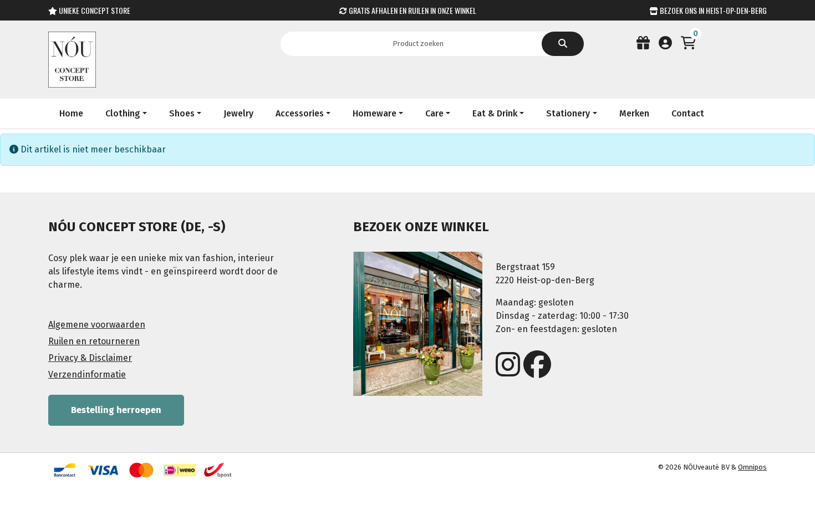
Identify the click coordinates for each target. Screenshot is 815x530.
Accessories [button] (300, 113)
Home (71, 113)
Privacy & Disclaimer (90, 358)
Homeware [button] (374, 113)
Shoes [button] (182, 113)
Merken (634, 113)
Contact (687, 113)
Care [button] (434, 113)
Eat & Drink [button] (494, 113)
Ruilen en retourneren (94, 341)
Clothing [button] (122, 113)
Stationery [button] (568, 113)
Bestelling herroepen (116, 410)
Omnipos (752, 467)
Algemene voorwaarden (96, 324)
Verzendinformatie (87, 374)
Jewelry (238, 113)
